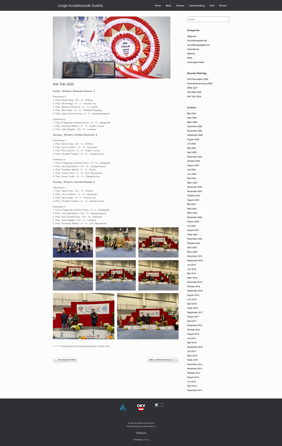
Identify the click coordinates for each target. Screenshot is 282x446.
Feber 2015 (192, 359)
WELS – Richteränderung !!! (163, 359)
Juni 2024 (191, 173)
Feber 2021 (192, 234)
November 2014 (194, 368)
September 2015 (195, 346)
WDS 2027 (192, 87)
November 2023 (194, 191)
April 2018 (192, 303)
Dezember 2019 (194, 256)
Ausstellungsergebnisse (87, 345)
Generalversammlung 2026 (199, 83)
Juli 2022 (191, 225)
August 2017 (193, 316)
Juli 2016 (191, 338)
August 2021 (193, 230)
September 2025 (195, 134)
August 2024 (193, 165)
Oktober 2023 (193, 195)
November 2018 (194, 281)
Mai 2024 (191, 178)
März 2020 (192, 251)
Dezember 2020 (194, 238)
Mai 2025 (191, 147)
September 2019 (195, 260)
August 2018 (193, 295)
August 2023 (193, 199)
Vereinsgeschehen (195, 62)
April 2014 (192, 385)
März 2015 (192, 355)
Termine (180, 5)
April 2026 (192, 117)
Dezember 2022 (194, 217)
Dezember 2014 (194, 364)
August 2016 (193, 333)
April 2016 (192, 342)
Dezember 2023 (194, 186)
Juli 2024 (191, 169)
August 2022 (193, 221)
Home (158, 5)
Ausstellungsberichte (69, 345)
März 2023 (192, 212)
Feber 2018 (192, 307)
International (193, 49)
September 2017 (195, 312)
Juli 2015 (191, 351)
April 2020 (192, 247)
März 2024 (192, 182)
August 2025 (193, 139)
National (101, 345)
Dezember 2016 (194, 325)
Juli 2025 (191, 143)
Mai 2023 (191, 204)
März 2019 (192, 277)
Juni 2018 (191, 299)
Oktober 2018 (193, 286)
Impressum (141, 432)
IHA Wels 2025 (194, 92)
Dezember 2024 (194, 156)
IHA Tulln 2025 (194, 96)
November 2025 (194, 130)
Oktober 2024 (193, 160)
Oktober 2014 (193, 372)
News (168, 5)
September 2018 (195, 290)
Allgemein (191, 36)
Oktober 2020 (193, 243)
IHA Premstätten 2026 (197, 79)
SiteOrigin (139, 439)
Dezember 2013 (194, 390)
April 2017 (192, 320)
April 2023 (192, 208)
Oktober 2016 (193, 329)
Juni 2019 (191, 269)
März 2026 (192, 122)
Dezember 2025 (194, 126)
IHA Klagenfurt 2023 (65, 359)
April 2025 (192, 152)
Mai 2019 (191, 273)
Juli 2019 (191, 264)
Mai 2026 (191, 113)
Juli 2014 (191, 381)
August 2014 (193, 377)
